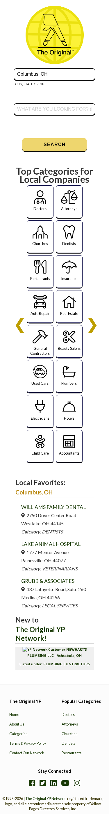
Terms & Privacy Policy (27, 743)
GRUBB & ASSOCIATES (47, 581)
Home (14, 714)
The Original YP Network (45, 798)
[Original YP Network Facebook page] (32, 783)
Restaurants (71, 753)
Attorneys (70, 724)
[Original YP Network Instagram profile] (77, 783)
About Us (16, 724)
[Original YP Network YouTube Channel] (65, 783)
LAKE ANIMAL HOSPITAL (51, 544)
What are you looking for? (34, 102)
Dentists (68, 743)
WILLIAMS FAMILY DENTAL (53, 507)
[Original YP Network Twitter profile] (43, 783)
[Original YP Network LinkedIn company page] (53, 783)
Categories (18, 733)
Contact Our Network (26, 753)
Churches (69, 733)
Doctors (68, 714)
